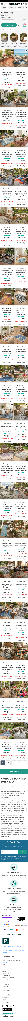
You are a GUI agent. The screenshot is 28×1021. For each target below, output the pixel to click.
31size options (7, 268)
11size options (21, 150)
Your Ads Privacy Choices (10, 950)
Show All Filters (9, 25)
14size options (21, 663)
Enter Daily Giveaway (8, 977)
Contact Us (5, 984)
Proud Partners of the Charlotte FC (12, 960)
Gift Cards (5, 962)
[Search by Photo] (19, 25)
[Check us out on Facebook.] (3, 1006)
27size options (7, 150)
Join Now (22, 852)
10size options (21, 70)
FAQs (3, 988)
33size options (21, 423)
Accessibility (5, 997)
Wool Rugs (21, 7)
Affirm (4, 971)
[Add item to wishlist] (12, 50)
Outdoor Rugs (12, 7)
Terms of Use (6, 946)
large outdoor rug (9, 814)
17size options (7, 423)
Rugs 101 (4, 992)
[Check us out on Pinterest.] (13, 1006)
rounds (7, 46)
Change (9, 17)
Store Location (6, 967)
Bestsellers (5, 973)
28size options (7, 188)
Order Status (6, 986)
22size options (7, 581)
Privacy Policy (6, 856)
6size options (21, 464)
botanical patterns (17, 802)
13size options (21, 581)
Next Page (14, 771)
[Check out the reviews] (8, 1015)
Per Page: (19, 20)
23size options (21, 268)
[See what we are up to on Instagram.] (7, 1006)
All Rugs (4, 7)
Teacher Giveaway (7, 980)
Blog (3, 964)
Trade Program (6, 975)
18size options (7, 502)
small (20, 46)
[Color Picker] (24, 25)
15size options (21, 308)
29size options (21, 227)
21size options (7, 110)
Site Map (5, 969)
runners (14, 46)
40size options (21, 385)
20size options (21, 110)
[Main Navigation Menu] (2, 4)
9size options (7, 701)
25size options (7, 540)
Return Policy (6, 995)
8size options (21, 347)
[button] (25, 38)
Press (4, 999)
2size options (7, 70)
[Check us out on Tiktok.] (10, 1006)
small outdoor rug (18, 810)
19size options (21, 188)
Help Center (5, 990)
